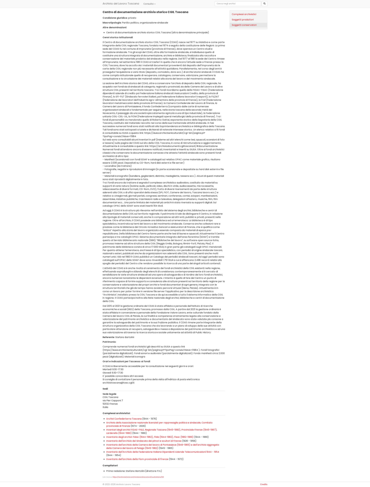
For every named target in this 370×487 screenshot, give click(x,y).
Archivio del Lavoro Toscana (121, 3)
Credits (263, 484)
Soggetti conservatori (244, 25)
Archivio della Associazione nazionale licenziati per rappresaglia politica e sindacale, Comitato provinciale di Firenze (159, 424)
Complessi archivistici (244, 14)
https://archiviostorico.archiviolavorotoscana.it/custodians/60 (138, 477)
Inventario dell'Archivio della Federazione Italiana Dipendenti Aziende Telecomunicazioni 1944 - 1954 (162, 452)
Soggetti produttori (243, 19)
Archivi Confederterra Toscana (124, 418)
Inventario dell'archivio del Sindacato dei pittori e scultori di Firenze (144, 441)
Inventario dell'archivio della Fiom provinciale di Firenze (137, 459)
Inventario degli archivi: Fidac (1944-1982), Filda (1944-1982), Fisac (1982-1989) (150, 437)
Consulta (148, 4)
